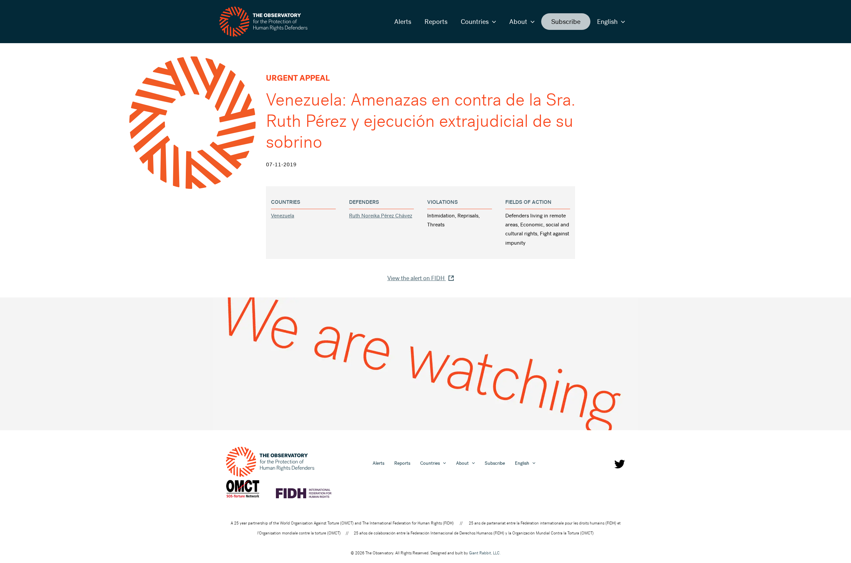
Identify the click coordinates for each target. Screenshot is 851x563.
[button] (492, 22)
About (518, 22)
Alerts (402, 22)
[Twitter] (619, 464)
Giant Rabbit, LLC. (485, 553)
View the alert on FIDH (416, 278)
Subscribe (565, 22)
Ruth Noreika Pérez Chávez (380, 215)
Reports (436, 22)
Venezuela (282, 215)
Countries (475, 22)
